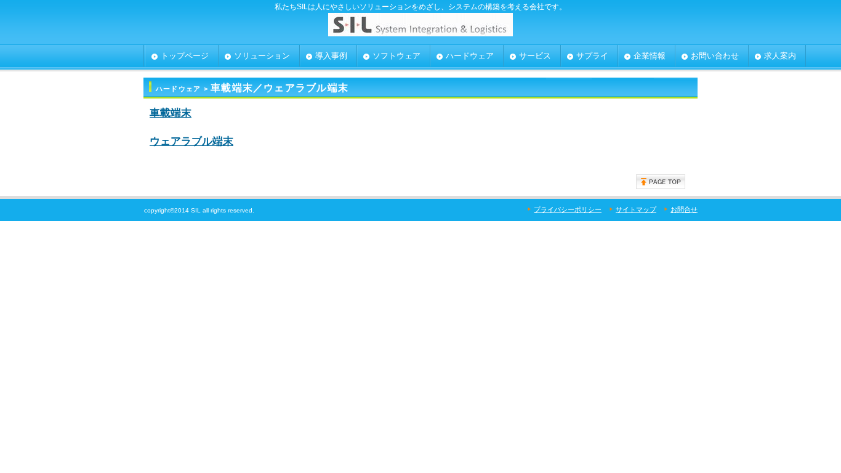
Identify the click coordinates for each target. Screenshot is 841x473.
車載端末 (170, 112)
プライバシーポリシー (568, 209)
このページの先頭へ (660, 181)
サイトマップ (636, 209)
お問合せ (684, 209)
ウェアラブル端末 (191, 141)
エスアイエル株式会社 (420, 28)
